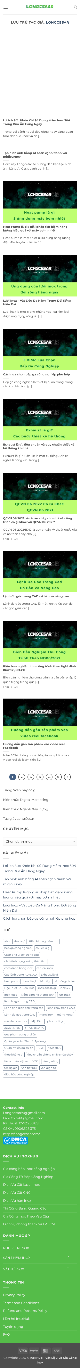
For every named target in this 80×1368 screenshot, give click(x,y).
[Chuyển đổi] (69, 1256)
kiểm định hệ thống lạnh (38, 994)
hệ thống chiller (64, 981)
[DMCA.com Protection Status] (15, 1140)
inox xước (10, 994)
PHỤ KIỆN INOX (16, 1248)
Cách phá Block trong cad (21, 954)
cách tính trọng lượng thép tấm (25, 961)
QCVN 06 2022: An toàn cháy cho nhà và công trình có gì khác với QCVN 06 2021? (37, 520)
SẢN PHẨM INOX (17, 1258)
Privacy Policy (14, 1295)
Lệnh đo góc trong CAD (19, 1014)
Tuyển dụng (13, 1327)
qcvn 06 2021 (12, 1027)
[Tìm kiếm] (75, 7)
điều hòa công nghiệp (19, 1074)
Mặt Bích (37, 1021)
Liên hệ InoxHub (16, 1319)
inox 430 (65, 988)
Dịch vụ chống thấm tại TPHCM (29, 1224)
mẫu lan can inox (15, 1021)
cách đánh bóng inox (18, 968)
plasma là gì (55, 1021)
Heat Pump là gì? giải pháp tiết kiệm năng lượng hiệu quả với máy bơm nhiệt (35, 228)
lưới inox (64, 994)
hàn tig (45, 981)
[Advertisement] (40, 74)
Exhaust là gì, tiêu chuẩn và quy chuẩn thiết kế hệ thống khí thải (38, 446)
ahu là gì (19, 941)
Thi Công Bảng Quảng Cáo (24, 1208)
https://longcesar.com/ (21, 1134)
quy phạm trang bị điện (20, 1034)
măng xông (65, 1014)
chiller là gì (42, 948)
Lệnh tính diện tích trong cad (23, 1007)
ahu (7, 941)
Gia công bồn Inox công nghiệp (29, 1169)
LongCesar (57, 22)
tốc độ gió (10, 1067)
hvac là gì (29, 981)
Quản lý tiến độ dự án (18, 1047)
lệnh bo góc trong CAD (19, 1001)
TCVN (41, 1047)
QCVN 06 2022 (34, 1027)
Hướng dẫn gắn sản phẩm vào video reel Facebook (34, 745)
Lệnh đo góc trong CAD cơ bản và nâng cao (36, 596)
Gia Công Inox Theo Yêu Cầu (26, 1216)
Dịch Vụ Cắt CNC (16, 1193)
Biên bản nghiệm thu (43, 941)
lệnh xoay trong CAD (61, 1007)
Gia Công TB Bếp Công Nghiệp (28, 1177)
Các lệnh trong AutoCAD (20, 974)
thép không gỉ (13, 1054)
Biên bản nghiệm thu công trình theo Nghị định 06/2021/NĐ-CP (39, 668)
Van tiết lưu (29, 1067)
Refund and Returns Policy (25, 1311)
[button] (5, 7)
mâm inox (46, 1014)
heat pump (11, 981)
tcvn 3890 (54, 1047)
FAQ (6, 1334)
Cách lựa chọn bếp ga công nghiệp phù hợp (36, 374)
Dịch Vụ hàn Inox (17, 1201)
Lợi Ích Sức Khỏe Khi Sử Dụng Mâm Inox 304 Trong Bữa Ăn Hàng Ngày (36, 122)
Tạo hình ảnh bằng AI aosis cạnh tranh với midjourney (35, 154)
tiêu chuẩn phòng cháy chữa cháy (50, 1054)
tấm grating (50, 1061)
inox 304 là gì (47, 988)
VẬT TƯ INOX (13, 1269)
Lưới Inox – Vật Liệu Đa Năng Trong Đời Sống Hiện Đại (37, 302)
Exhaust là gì (49, 974)
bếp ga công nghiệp (18, 948)
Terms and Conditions (21, 1303)
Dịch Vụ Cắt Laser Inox (21, 1185)
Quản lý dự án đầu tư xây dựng (25, 1041)
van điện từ (48, 1067)
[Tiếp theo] (67, 777)
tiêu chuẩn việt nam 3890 (21, 1061)
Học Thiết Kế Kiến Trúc (19, 988)
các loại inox (45, 968)
